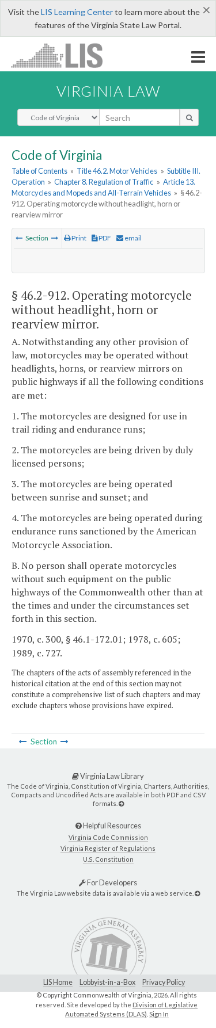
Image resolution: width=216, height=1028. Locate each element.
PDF (104, 238)
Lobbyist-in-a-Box (107, 982)
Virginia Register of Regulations (108, 848)
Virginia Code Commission (108, 837)
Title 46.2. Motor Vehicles (117, 170)
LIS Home (58, 982)
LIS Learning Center (77, 12)
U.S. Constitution (108, 859)
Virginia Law (108, 91)
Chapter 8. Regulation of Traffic (103, 181)
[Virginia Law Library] (121, 803)
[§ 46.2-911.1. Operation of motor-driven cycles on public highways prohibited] (19, 238)
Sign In (159, 1014)
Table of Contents (39, 170)
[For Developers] (197, 893)
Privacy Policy (163, 982)
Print (78, 238)
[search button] (189, 117)
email (132, 238)
